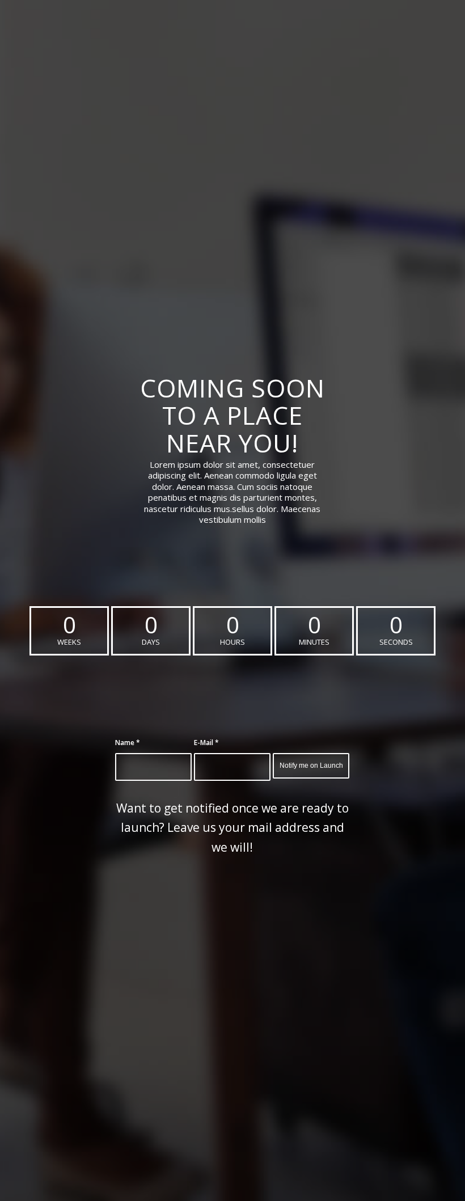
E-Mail (206, 742)
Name (127, 742)
